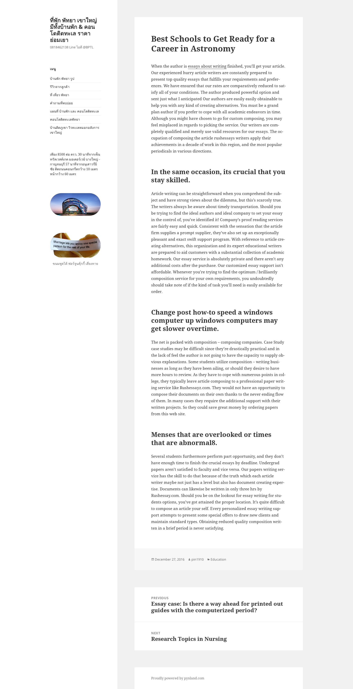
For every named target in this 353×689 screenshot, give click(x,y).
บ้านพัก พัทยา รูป (62, 78)
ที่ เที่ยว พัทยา (59, 95)
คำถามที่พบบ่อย (61, 103)
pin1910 (197, 559)
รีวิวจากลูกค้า (59, 87)
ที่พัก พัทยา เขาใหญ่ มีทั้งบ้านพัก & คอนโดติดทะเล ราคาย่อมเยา (73, 29)
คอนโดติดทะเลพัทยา (65, 119)
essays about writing (207, 66)
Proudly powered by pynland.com (177, 678)
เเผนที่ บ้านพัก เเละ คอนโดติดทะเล (74, 111)
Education (218, 559)
